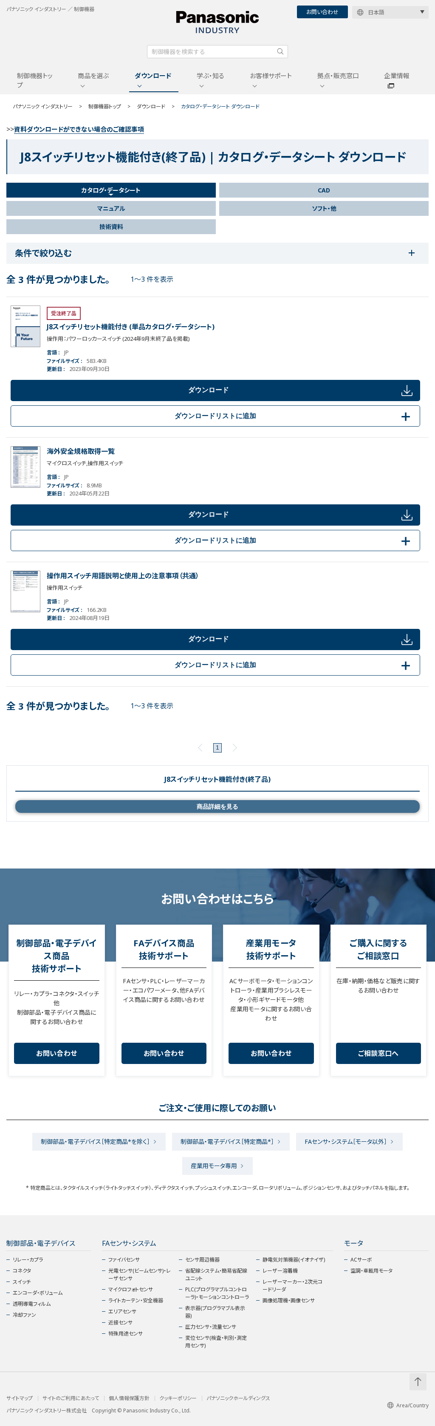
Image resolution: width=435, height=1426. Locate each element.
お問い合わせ (322, 12)
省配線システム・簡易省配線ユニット (216, 1274)
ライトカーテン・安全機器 (135, 1300)
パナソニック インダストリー (43, 106)
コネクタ (22, 1270)
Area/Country (412, 1405)
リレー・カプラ (28, 1259)
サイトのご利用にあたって (70, 1398)
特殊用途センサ (125, 1333)
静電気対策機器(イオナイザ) (294, 1259)
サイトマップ (19, 1398)
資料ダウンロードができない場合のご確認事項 (79, 129)
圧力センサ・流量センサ (210, 1326)
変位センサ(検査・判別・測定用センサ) (216, 1341)
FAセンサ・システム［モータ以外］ (346, 1141)
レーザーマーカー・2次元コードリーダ (292, 1285)
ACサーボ (361, 1259)
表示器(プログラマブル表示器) (215, 1311)
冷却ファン (24, 1314)
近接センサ (120, 1322)
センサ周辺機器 (202, 1259)
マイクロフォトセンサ (130, 1289)
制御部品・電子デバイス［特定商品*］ (227, 1141)
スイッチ (22, 1281)
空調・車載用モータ (371, 1270)
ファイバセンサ (124, 1259)
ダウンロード (153, 75)
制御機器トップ (35, 80)
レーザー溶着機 (280, 1270)
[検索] (280, 51)
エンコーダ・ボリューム (37, 1292)
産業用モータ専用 (214, 1166)
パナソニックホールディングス (238, 1398)
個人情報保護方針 (129, 1398)
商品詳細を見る (217, 806)
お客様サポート (271, 75)
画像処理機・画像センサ (289, 1300)
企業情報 (397, 75)
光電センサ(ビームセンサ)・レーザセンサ (139, 1274)
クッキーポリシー (178, 1398)
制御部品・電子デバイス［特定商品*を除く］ (95, 1141)
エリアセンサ (122, 1311)
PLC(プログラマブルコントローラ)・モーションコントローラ (217, 1293)
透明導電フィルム (32, 1303)
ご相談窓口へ (378, 1053)
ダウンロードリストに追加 (294, 415)
